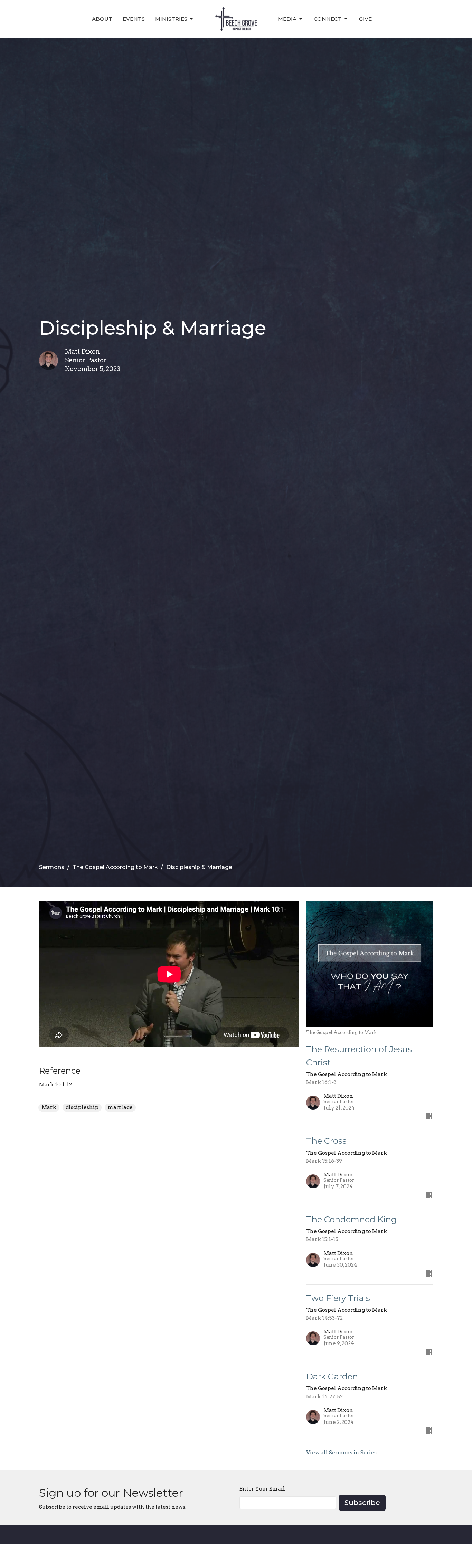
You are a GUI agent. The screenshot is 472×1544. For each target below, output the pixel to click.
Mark (48, 1107)
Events (134, 19)
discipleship (82, 1107)
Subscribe (362, 1502)
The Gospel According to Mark (115, 867)
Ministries (171, 19)
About (102, 19)
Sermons (51, 867)
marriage (120, 1107)
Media (287, 19)
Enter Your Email (262, 1489)
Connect (328, 19)
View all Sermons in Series (341, 1452)
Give (365, 19)
